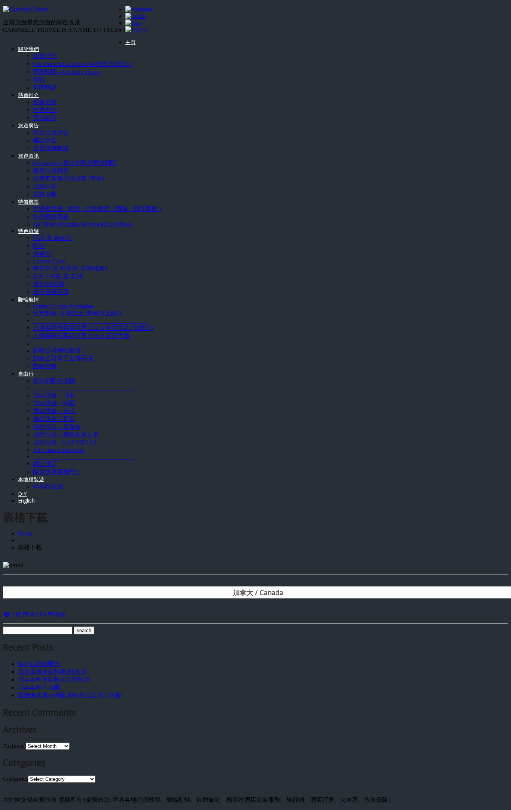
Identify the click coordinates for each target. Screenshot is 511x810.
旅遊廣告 (28, 125)
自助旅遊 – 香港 (54, 419)
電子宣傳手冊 (51, 292)
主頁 (130, 42)
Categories (15, 779)
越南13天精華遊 (39, 664)
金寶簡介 (45, 56)
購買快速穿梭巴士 (57, 471)
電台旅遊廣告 (51, 132)
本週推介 (45, 110)
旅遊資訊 (28, 155)
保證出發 (45, 118)
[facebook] (139, 9)
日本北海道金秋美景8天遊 (52, 671)
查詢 (39, 79)
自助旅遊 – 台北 (54, 411)
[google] (136, 29)
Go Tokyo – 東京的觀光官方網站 (75, 163)
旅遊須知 (45, 186)
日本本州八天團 (39, 687)
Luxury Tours (49, 261)
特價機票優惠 (51, 216)
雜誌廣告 (45, 140)
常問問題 (45, 87)
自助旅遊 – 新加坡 (57, 427)
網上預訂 (45, 464)
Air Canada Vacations (59, 450)
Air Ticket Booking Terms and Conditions (82, 224)
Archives (13, 746)
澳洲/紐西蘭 (48, 284)
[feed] (133, 22)
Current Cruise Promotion (63, 306)
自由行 (26, 373)
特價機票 (28, 201)
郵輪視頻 (45, 366)
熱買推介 (28, 94)
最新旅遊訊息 (51, 170)
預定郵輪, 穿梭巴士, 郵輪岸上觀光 (78, 313)
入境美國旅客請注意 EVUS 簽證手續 (81, 336)
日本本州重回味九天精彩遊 (54, 679)
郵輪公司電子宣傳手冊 (63, 358)
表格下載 (45, 194)
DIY (22, 493)
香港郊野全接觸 (54, 380)
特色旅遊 (28, 230)
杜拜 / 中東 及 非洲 (57, 276)
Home (25, 533)
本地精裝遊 (31, 479)
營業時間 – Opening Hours (66, 72)
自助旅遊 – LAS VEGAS (65, 442)
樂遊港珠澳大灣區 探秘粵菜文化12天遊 (69, 695)
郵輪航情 (28, 299)
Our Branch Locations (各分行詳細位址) (83, 64)
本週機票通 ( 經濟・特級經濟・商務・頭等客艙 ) (97, 209)
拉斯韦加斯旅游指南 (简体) (68, 178)
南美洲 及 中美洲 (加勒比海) (70, 268)
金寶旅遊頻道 (51, 148)
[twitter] (135, 16)
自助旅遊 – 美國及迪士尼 (66, 434)
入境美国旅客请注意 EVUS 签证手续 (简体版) (93, 328)
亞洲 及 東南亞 (52, 238)
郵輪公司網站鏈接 (57, 350)
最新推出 (45, 102)
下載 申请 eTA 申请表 (37, 614)
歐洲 (39, 246)
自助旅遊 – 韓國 (54, 403)
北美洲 (42, 254)
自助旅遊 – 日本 (54, 395)
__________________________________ (84, 388)
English (26, 500)
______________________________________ (90, 321)
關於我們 (28, 48)
